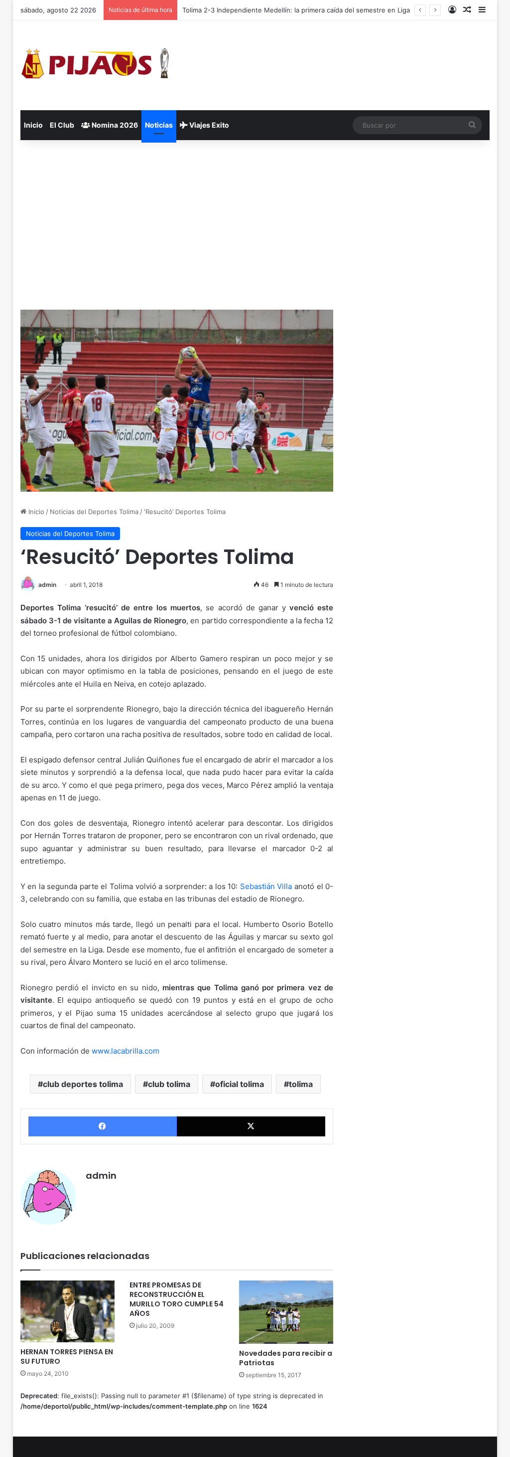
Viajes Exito (208, 125)
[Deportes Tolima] (95, 65)
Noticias (159, 125)
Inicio (33, 125)
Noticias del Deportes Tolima (94, 512)
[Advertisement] (255, 225)
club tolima (169, 1084)
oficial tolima (239, 1084)
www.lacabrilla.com (124, 1051)
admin (47, 584)
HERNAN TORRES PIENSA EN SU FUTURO (66, 1356)
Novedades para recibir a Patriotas (285, 1358)
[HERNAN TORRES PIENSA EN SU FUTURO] (67, 1311)
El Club (62, 125)
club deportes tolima (83, 1084)
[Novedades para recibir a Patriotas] (286, 1311)
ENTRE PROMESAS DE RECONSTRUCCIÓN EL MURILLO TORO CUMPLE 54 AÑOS (176, 1299)
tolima (301, 1084)
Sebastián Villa (266, 886)
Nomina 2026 (114, 125)
